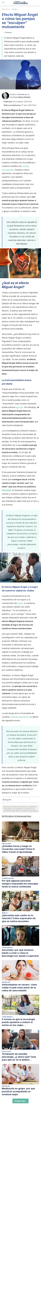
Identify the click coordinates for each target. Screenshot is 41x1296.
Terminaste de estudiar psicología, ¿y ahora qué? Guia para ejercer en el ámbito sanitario (19, 1057)
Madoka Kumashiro (20, 717)
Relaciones (6, 9)
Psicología (6, 844)
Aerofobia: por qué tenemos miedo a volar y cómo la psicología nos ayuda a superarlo (20, 953)
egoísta (19, 407)
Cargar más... (20, 1101)
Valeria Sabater (24, 97)
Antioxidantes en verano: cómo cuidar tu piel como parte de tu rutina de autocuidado (19, 987)
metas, (20, 603)
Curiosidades (7, 947)
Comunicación (8, 878)
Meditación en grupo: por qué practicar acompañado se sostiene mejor (18, 1091)
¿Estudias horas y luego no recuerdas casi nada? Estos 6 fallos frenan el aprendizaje (18, 849)
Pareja (14, 9)
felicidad (6, 490)
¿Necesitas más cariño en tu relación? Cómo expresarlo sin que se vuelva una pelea (19, 918)
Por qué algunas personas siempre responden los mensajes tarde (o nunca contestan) (20, 883)
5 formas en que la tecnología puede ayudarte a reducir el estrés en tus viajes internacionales (18, 1022)
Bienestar (6, 982)
